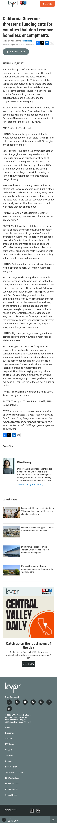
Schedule (9, 739)
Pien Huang (27, 40)
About (7, 727)
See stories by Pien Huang (30, 484)
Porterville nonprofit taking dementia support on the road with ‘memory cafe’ (37, 569)
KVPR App (9, 744)
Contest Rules (11, 795)
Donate (48, 4)
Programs (9, 733)
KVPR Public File (12, 789)
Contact (8, 750)
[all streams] (53, 819)
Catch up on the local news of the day (28, 645)
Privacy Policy (11, 767)
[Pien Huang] (9, 466)
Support (8, 761)
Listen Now (28, 663)
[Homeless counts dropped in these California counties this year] (11, 531)
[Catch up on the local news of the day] (28, 612)
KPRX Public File (12, 784)
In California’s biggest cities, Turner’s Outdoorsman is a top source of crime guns (35, 550)
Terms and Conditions (14, 773)
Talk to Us (9, 756)
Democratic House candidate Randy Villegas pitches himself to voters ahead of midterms (37, 511)
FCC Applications (12, 778)
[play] (4, 819)
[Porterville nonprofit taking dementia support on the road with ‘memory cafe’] (11, 570)
